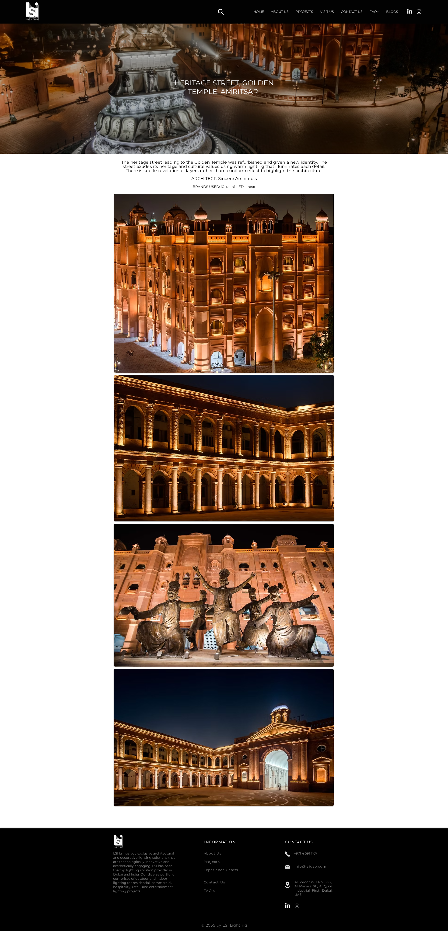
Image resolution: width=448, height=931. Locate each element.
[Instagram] (419, 12)
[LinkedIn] (410, 12)
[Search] (220, 12)
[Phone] (287, 854)
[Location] (287, 884)
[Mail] (287, 867)
